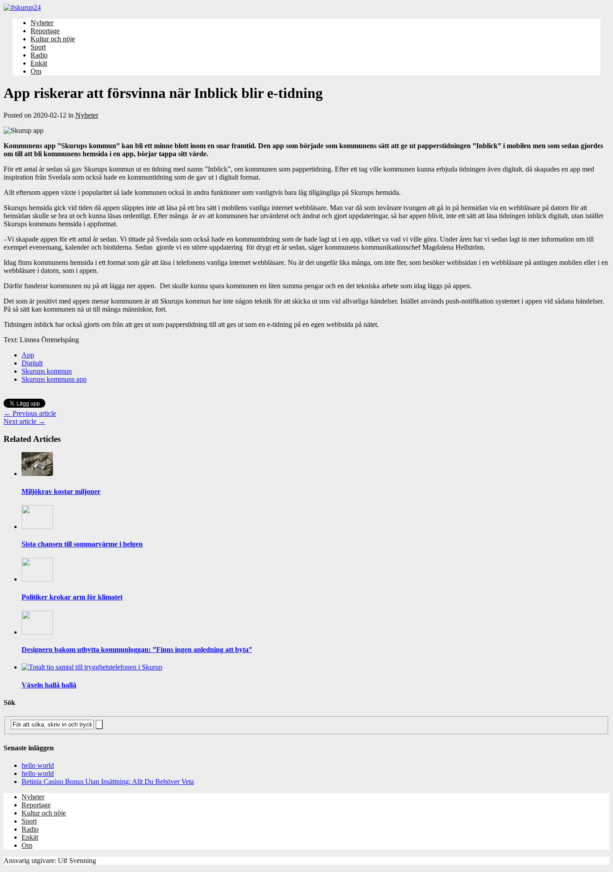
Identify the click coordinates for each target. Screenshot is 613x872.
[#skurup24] (306, 8)
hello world (38, 765)
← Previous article (30, 413)
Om (36, 71)
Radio (39, 55)
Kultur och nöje (53, 39)
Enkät (39, 63)
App (28, 355)
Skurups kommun (47, 371)
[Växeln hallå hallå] (92, 667)
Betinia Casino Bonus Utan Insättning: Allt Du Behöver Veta (108, 781)
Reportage (45, 31)
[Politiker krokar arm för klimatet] (37, 579)
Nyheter (42, 22)
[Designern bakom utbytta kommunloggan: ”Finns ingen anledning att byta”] (37, 632)
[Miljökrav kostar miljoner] (37, 473)
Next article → (24, 421)
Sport (38, 47)
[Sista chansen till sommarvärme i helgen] (37, 526)
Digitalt (32, 363)
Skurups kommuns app (54, 379)
